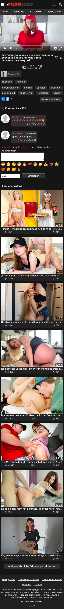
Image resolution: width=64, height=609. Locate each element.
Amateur (21, 81)
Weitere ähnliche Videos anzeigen (30, 566)
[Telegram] (7, 99)
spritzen (41, 87)
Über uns (26, 584)
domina (28, 87)
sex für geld (8, 92)
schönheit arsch (10, 87)
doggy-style (26, 92)
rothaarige (43, 92)
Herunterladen (52, 99)
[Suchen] (53, 4)
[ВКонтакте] (3, 99)
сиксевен (17, 133)
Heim (5, 12)
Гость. (15, 117)
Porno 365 (19, 12)
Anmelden (7, 147)
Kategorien (36, 12)
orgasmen (56, 87)
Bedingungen (8, 579)
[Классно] (38, 124)
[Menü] (3, 4)
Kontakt (38, 584)
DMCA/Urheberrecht (52, 579)
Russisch (7, 81)
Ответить (31, 124)
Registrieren (23, 147)
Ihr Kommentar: (8, 151)
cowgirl (57, 92)
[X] (11, 99)
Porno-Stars (54, 12)
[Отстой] (44, 124)
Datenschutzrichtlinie (28, 579)
